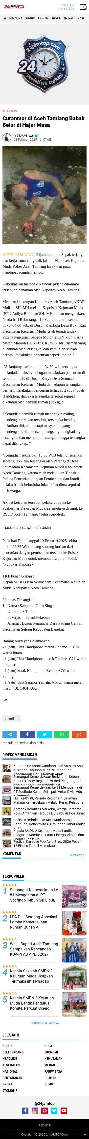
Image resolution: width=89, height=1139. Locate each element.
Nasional (10, 1071)
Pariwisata (53, 1071)
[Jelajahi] (83, 6)
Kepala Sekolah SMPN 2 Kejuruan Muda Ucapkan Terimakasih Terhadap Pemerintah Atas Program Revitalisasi (32, 981)
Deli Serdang (12, 1052)
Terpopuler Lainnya (44, 1023)
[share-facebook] (27, 734)
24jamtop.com (47, 254)
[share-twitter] (44, 734)
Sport (55, 18)
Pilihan (43, 18)
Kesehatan (11, 1065)
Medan (49, 1065)
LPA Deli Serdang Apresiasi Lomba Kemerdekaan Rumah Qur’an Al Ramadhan (33, 924)
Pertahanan (12, 1078)
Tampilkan (76, 855)
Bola (48, 1046)
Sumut (30, 18)
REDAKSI (45, 1125)
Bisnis (7, 1046)
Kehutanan (53, 1059)
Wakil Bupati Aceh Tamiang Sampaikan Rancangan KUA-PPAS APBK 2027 (34, 949)
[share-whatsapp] (61, 734)
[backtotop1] (85, 1134)
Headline (15, 18)
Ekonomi (51, 1052)
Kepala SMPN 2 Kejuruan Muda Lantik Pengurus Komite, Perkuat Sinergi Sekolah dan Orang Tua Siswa (32, 1008)
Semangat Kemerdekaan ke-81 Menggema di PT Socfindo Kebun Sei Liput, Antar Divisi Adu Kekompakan (34, 900)
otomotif (9, 1091)
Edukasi (69, 18)
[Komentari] (79, 734)
